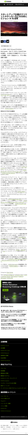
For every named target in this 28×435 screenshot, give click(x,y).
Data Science (14, 276)
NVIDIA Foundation (5, 360)
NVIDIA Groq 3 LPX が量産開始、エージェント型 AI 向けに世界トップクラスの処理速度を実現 (14, 320)
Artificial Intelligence (9, 274)
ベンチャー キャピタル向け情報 (8, 383)
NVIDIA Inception (9, 108)
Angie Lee (15, 20)
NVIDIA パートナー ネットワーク (9, 378)
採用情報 (3, 371)
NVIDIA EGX (10, 278)
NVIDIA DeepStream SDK (14, 198)
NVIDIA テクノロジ (5, 350)
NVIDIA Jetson (21, 191)
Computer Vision (19, 274)
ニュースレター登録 (5, 403)
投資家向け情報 (4, 355)
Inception (20, 276)
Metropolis (3, 278)
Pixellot (17, 249)
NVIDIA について (5, 345)
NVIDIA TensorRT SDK (20, 203)
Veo (4, 251)
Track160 (23, 249)
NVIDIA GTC (4, 408)
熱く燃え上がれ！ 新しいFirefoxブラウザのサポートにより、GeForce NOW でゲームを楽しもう (14, 311)
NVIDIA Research (5, 353)
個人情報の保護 (4, 425)
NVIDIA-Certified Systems (8, 173)
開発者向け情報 (4, 373)
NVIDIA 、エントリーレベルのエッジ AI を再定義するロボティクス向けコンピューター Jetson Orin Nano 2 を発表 (13, 316)
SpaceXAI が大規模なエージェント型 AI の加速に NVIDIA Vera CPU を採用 (13, 324)
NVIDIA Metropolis (5, 94)
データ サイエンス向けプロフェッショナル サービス (13, 388)
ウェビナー (3, 401)
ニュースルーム (4, 396)
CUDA (25, 274)
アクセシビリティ (16, 427)
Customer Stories (5, 276)
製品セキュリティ (7, 429)
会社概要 (3, 348)
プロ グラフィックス (20, 4)
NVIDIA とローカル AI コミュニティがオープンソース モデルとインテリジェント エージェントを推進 (13, 328)
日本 (26, 433)
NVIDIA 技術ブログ (5, 398)
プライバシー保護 (14, 425)
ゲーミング (10, 4)
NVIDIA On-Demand (6, 411)
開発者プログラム (5, 375)
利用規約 (8, 427)
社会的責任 (3, 358)
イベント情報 (4, 406)
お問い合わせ (16, 429)
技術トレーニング (5, 385)
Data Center (10, 272)
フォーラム (3, 368)
